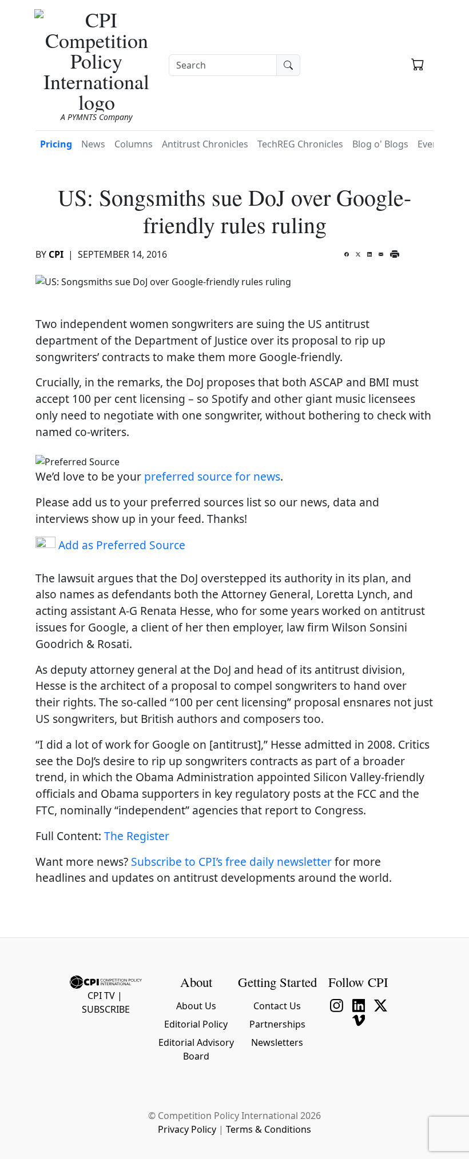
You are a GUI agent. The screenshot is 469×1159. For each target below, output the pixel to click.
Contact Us (277, 1006)
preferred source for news (212, 476)
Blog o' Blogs (380, 144)
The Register (136, 836)
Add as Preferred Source (120, 545)
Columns (133, 144)
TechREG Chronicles (300, 144)
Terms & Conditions (268, 1129)
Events (432, 144)
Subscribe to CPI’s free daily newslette (229, 861)
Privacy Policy (187, 1129)
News (93, 144)
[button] (417, 65)
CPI (56, 254)
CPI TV (101, 995)
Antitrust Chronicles (205, 144)
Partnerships (277, 1024)
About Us (196, 1006)
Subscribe (106, 1009)
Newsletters (277, 1042)
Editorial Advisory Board (196, 1049)
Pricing (56, 144)
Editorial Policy (196, 1024)
